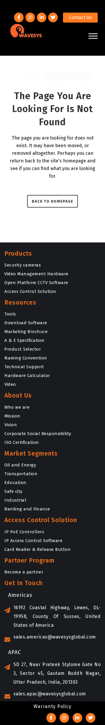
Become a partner (23, 572)
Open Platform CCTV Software (36, 282)
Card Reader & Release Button (37, 549)
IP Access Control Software (33, 540)
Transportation (20, 473)
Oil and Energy (20, 465)
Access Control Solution (30, 291)
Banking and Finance (27, 509)
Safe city (13, 491)
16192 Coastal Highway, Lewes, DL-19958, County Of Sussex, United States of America (57, 616)
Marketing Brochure (26, 331)
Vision (10, 424)
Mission (12, 416)
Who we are (16, 407)
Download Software (25, 322)
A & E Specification (24, 340)
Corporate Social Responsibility (37, 433)
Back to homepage (52, 201)
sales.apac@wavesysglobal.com (49, 694)
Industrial (15, 500)
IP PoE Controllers (24, 531)
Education (15, 482)
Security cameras (22, 265)
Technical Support (24, 366)
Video (10, 384)
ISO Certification (21, 442)
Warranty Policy (52, 706)
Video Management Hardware (36, 273)
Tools (10, 314)
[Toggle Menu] (93, 36)
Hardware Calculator (27, 375)
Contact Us (80, 17)
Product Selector (22, 349)
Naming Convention (25, 358)
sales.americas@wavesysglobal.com (54, 637)
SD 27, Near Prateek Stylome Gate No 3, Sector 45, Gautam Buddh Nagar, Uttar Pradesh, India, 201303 (57, 673)
